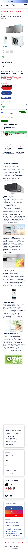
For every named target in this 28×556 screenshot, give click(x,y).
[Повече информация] (3, 66)
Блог (6, 460)
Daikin (11, 72)
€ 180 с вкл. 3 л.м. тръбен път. (13, 101)
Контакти (8, 458)
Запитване (6, 93)
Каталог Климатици (14, 11)
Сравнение (8, 465)
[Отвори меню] (25, 5)
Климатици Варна (10, 455)
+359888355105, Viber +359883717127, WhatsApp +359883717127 (12, 443)
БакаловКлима (8, 5)
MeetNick (14, 551)
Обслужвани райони (10, 473)
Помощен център (10, 470)
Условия (20, 542)
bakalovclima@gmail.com (12, 440)
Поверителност (10, 542)
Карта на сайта (9, 468)
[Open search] (23, 5)
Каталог (4, 11)
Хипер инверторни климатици (11, 14)
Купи (6, 88)
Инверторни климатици (9, 13)
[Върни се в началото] (19, 550)
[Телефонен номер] (18, 1)
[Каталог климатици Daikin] (21, 26)
